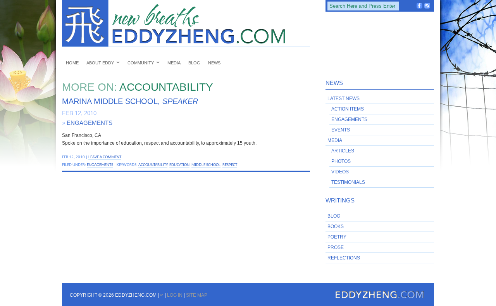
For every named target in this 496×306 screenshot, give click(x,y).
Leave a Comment (104, 157)
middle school (205, 165)
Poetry (336, 237)
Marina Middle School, (130, 101)
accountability (152, 165)
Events (340, 130)
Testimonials (348, 182)
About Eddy (98, 62)
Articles (342, 151)
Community (139, 62)
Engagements (89, 122)
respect (229, 165)
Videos (340, 172)
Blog (194, 63)
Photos (341, 161)
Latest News (343, 98)
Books (335, 226)
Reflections (343, 258)
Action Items (347, 109)
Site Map (196, 295)
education (179, 165)
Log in (175, 295)
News (214, 63)
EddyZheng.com (186, 23)
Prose (335, 247)
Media (174, 63)
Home (72, 63)
